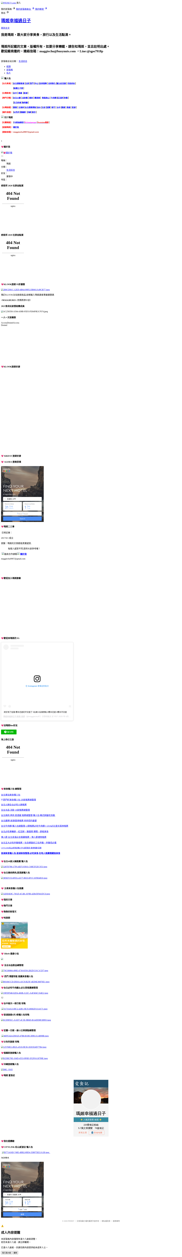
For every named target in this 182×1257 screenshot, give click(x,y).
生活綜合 (23, 61)
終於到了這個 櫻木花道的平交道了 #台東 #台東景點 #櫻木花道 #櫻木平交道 (35, 712)
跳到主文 (5, 28)
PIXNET (71, 1221)
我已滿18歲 (6, 1253)
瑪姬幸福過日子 (16, 20)
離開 (15, 1253)
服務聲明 (116, 1221)
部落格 (9, 70)
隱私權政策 (106, 1221)
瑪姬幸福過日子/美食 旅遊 (14, 716)
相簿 (8, 66)
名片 (8, 73)
